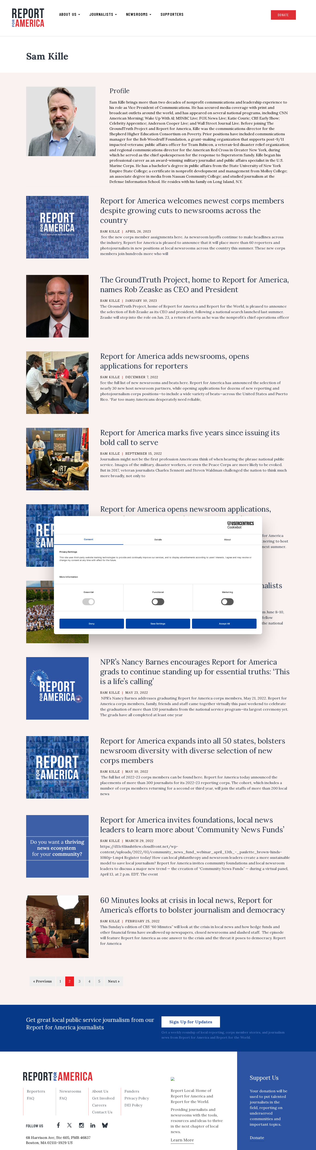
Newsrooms (137, 14)
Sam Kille (110, 231)
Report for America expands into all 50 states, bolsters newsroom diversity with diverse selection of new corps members (192, 750)
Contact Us (102, 1112)
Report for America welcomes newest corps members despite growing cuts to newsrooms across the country (192, 210)
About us (68, 14)
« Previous (42, 981)
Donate (283, 15)
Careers (99, 1105)
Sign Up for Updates (190, 1021)
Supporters (172, 14)
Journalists (102, 14)
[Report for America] (28, 17)
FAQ (30, 1098)
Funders (131, 1091)
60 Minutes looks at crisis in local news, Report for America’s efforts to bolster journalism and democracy (192, 905)
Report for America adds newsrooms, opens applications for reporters (174, 361)
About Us (100, 1091)
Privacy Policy (136, 1098)
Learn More (182, 1140)
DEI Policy (133, 1105)
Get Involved (103, 1098)
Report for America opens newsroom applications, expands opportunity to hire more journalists (185, 513)
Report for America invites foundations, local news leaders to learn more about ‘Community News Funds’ (192, 824)
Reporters (36, 1091)
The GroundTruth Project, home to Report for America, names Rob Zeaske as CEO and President (194, 284)
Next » (114, 981)
